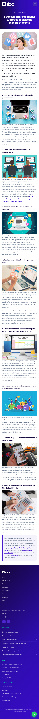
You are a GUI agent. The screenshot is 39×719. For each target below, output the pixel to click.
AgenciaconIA (6, 700)
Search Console (7, 687)
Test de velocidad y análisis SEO (12, 693)
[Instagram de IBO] (8, 621)
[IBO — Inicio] (8, 4)
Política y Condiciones (11, 715)
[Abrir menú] (35, 4)
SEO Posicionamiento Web (10, 671)
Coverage (5, 690)
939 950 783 (6, 613)
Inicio (3, 577)
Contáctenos (15, 555)
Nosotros (5, 584)
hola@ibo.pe (6, 617)
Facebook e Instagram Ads (10, 667)
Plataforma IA (6, 590)
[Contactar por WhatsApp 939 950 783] (34, 714)
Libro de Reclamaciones (27, 715)
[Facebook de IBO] (4, 621)
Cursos (4, 594)
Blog (15, 12)
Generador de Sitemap (9, 697)
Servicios (5, 587)
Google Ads (5, 674)
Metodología (6, 580)
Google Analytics (7, 678)
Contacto (5, 597)
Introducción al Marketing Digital (12, 664)
